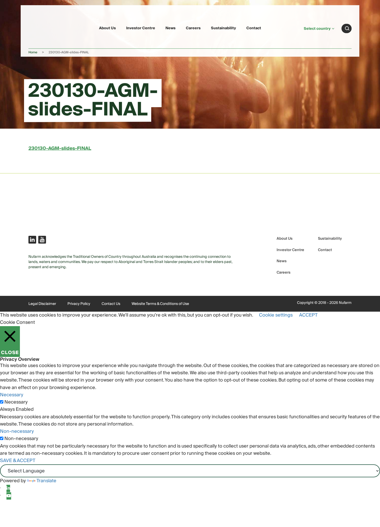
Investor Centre (140, 28)
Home (32, 52)
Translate (46, 481)
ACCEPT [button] (308, 315)
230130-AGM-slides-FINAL (59, 148)
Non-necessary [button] (17, 431)
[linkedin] (8, 488)
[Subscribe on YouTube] (42, 240)
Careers (193, 28)
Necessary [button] (11, 395)
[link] (40, 28)
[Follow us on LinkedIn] (32, 240)
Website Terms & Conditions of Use (160, 304)
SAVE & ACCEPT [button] (17, 461)
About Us (107, 28)
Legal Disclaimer (42, 304)
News (170, 28)
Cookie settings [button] (276, 315)
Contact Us (111, 304)
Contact (253, 28)
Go (347, 28)
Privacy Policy (78, 304)
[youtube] (8, 496)
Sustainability (223, 28)
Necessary (16, 402)
